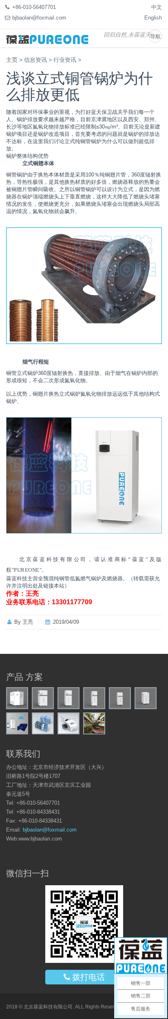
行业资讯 (64, 60)
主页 (12, 60)
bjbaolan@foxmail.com (50, 830)
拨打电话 (88, 977)
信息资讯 (35, 60)
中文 (156, 7)
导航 (155, 36)
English (153, 18)
